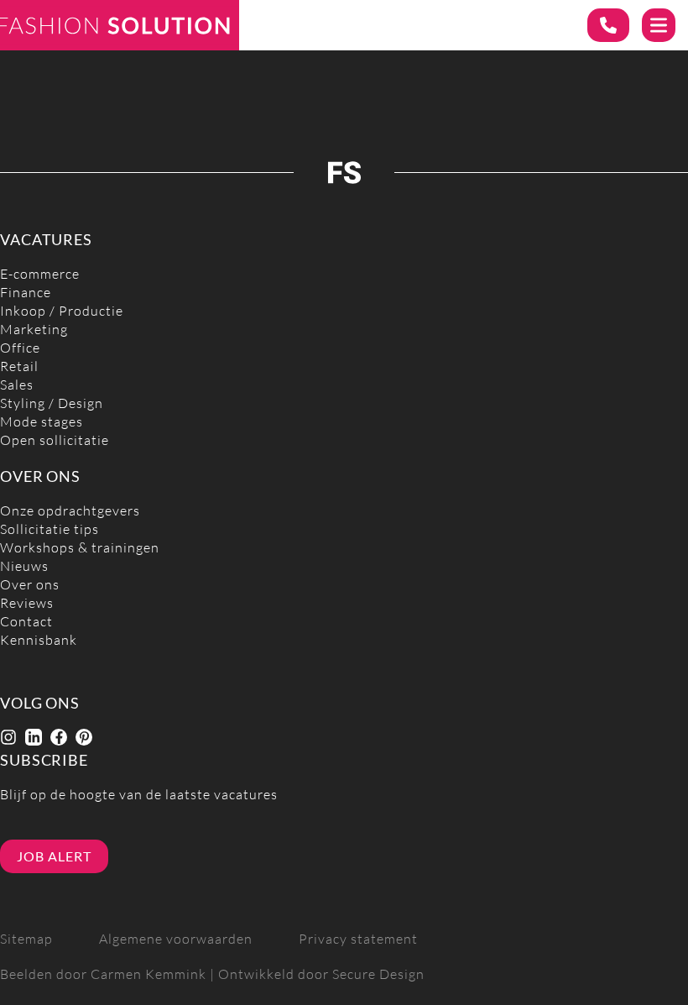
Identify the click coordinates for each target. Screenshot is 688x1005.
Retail (19, 366)
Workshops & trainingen (79, 548)
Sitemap (26, 939)
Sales (17, 385)
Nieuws (24, 566)
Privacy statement (358, 939)
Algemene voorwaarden (176, 939)
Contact (26, 622)
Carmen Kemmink (148, 974)
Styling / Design (51, 403)
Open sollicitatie (54, 440)
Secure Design (378, 974)
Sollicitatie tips (49, 529)
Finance (25, 292)
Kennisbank (38, 640)
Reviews (27, 603)
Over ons (30, 585)
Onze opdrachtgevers (70, 511)
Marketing (34, 329)
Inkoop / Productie (61, 311)
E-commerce (40, 274)
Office (20, 348)
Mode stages (41, 422)
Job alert (54, 856)
